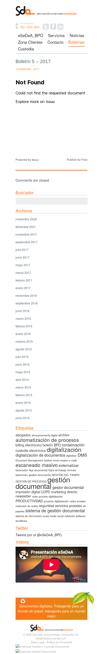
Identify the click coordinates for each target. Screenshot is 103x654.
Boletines (76, 42)
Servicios (56, 35)
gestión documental (43, 482)
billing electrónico (29, 445)
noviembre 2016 (26, 295)
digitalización (64, 449)
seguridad (46, 505)
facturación (22, 470)
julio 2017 (22, 250)
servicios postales (68, 505)
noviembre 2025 (26, 219)
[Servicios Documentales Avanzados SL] (51, 17)
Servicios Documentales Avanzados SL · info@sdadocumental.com (56, 636)
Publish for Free (77, 159)
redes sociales (77, 501)
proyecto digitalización (56, 501)
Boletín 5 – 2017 (33, 61)
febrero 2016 (24, 326)
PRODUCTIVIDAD (29, 500)
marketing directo (64, 491)
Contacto (55, 42)
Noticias (77, 35)
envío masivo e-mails (65, 460)
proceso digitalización (51, 496)
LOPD (45, 491)
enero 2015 (23, 402)
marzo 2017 (23, 272)
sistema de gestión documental (55, 510)
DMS (82, 455)
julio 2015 (22, 357)
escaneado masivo (37, 464)
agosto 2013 (24, 410)
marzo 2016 (23, 318)
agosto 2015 (24, 349)
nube (35, 496)
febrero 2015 (24, 395)
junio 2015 (22, 364)
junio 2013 (22, 418)
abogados (23, 434)
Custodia (26, 49)
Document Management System (34, 460)
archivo (63, 434)
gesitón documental (40, 475)
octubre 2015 (24, 341)
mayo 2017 (23, 265)
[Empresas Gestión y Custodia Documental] (42, 646)
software (81, 516)
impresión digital (28, 491)
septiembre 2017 (27, 242)
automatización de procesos (47, 439)
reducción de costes (27, 506)
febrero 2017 (24, 280)
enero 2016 (23, 334)
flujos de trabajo (57, 470)
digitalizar (71, 455)
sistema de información (29, 516)
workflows (21, 521)
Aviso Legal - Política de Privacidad (51, 642)
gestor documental (68, 487)
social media (50, 516)
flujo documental (38, 470)
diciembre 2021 (26, 227)
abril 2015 (22, 380)
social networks (66, 516)
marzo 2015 (23, 387)
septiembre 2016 (27, 303)
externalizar (69, 465)
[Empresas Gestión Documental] (36, 651)
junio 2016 (22, 311)
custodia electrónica (31, 450)
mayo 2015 (23, 372)
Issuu (35, 159)
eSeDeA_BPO (30, 35)
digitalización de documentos (40, 455)
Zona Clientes (30, 42)
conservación (73, 445)
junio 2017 (22, 257)
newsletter (23, 496)
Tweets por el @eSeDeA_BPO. (39, 534)
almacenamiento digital (44, 435)
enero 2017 (23, 288)
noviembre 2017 (26, 234)
